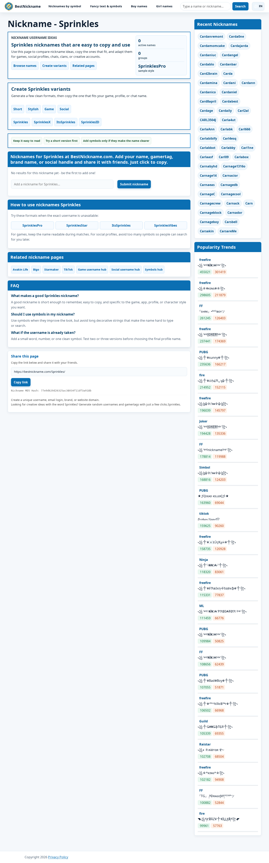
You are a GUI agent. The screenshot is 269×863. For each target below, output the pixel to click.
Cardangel (230, 55)
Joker (203, 421)
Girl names (164, 6)
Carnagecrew (210, 203)
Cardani (229, 83)
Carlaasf (206, 157)
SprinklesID (90, 122)
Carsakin (207, 231)
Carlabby (228, 148)
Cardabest (230, 101)
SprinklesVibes (165, 225)
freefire (205, 260)
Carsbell (231, 222)
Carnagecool (231, 194)
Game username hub (92, 269)
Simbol (204, 467)
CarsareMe (228, 231)
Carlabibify (208, 138)
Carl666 (244, 129)
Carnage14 (208, 175)
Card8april (208, 101)
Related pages (83, 66)
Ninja (203, 560)
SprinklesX (42, 122)
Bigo (36, 269)
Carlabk (227, 129)
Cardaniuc (208, 55)
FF (201, 306)
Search (240, 6)
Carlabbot (207, 148)
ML (201, 606)
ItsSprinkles (66, 122)
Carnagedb (229, 185)
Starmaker (51, 269)
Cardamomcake (212, 46)
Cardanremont (211, 36)
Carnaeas (207, 185)
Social (64, 109)
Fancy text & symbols (106, 6)
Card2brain (208, 73)
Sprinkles (20, 122)
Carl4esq (229, 138)
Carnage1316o (234, 166)
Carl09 (224, 157)
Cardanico (208, 92)
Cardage (206, 110)
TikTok (68, 269)
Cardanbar (228, 64)
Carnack (232, 203)
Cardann (248, 83)
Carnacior (230, 175)
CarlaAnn (207, 129)
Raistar (205, 744)
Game (49, 109)
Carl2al (243, 110)
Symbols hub (154, 269)
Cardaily (225, 110)
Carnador (234, 212)
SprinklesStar (76, 225)
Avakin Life (20, 269)
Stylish (33, 109)
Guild (203, 721)
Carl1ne (247, 148)
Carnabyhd (208, 166)
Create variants (54, 66)
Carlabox (242, 157)
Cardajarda (239, 46)
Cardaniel (229, 92)
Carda (228, 73)
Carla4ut (229, 120)
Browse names (24, 66)
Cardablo (207, 64)
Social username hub (125, 269)
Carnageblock (211, 212)
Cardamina (208, 83)
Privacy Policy (58, 857)
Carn (249, 203)
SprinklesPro (32, 225)
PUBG (203, 352)
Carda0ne (236, 36)
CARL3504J (208, 120)
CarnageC (207, 194)
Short (17, 109)
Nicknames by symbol (64, 6)
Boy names (139, 6)
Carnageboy (209, 222)
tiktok (204, 513)
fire (202, 375)
